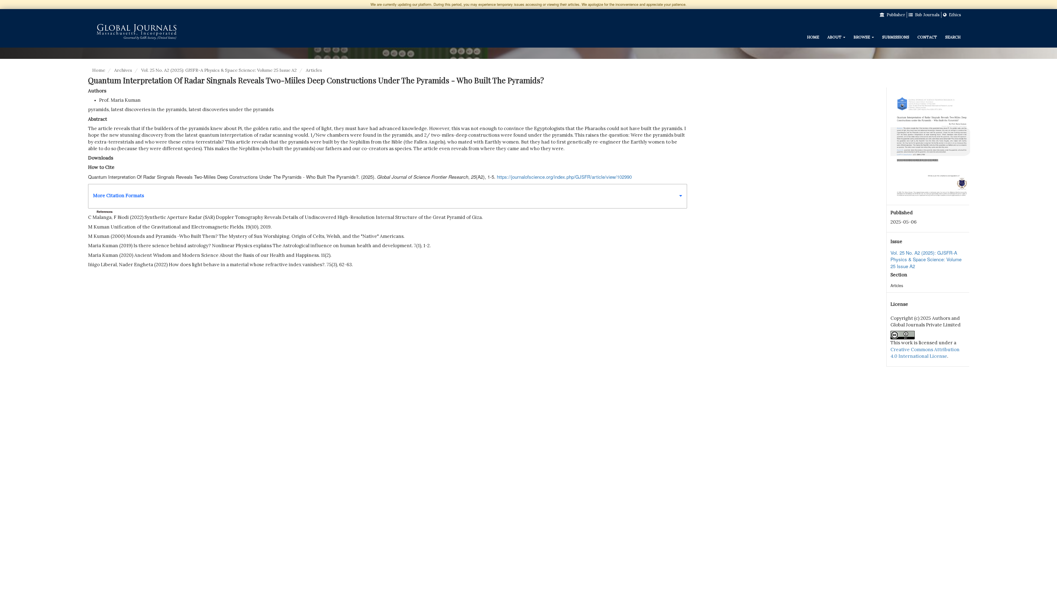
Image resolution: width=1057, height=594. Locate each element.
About (835, 37)
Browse (862, 37)
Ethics (954, 14)
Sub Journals (926, 14)
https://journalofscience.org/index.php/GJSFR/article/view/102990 (564, 176)
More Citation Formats (118, 196)
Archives (123, 70)
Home (813, 37)
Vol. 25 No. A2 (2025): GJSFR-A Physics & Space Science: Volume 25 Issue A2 (219, 70)
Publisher (895, 14)
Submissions (895, 37)
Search (953, 37)
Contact (927, 37)
